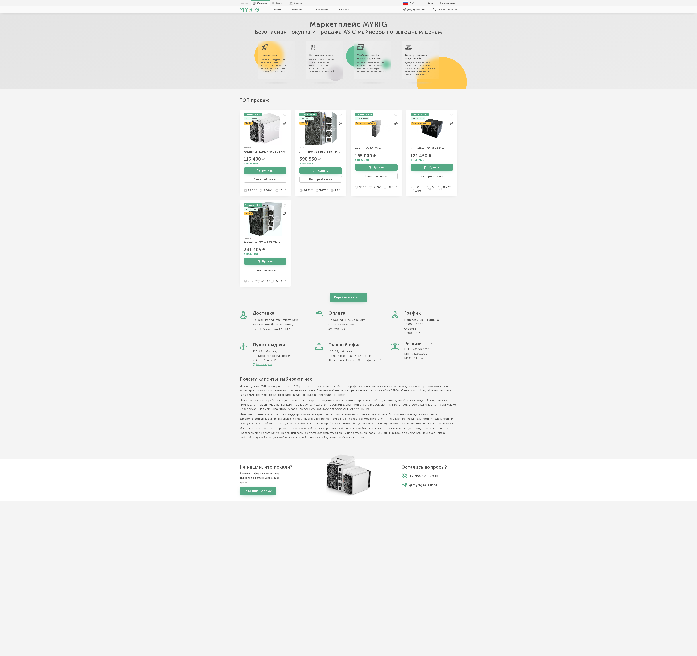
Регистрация (447, 3)
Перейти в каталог (348, 297)
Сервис (298, 3)
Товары (276, 9)
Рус (412, 2)
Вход (431, 3)
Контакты (344, 9)
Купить (267, 170)
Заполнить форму (258, 491)
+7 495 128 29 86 (447, 9)
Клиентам (322, 9)
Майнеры (262, 3)
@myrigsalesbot (416, 9)
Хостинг (280, 3)
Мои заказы (298, 9)
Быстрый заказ (265, 179)
